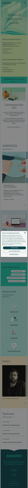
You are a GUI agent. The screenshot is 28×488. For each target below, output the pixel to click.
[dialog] (14, 244)
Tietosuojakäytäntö (18, 244)
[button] (14, 254)
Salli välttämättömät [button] (14, 251)
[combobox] (25, 232)
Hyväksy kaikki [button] (14, 247)
